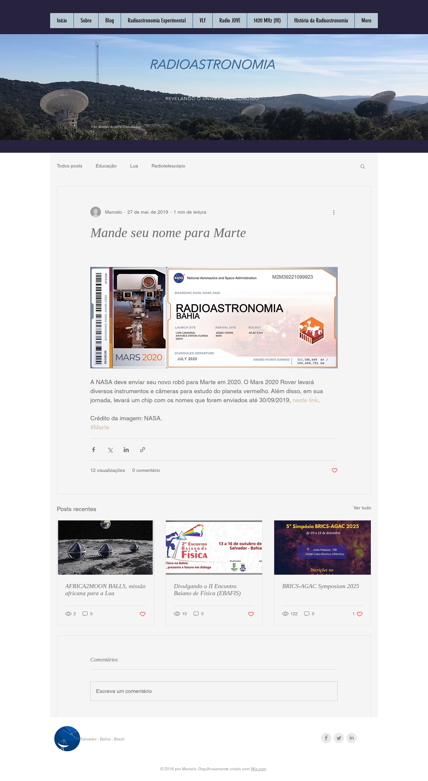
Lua (134, 165)
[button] (362, 166)
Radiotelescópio (168, 165)
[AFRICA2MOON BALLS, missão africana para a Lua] (105, 547)
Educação (106, 165)
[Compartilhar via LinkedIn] (126, 449)
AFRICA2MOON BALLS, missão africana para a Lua (105, 589)
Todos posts (69, 165)
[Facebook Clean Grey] (326, 738)
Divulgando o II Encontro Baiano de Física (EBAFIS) (207, 589)
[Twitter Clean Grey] (339, 738)
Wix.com (258, 769)
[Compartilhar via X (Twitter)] (110, 449)
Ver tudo (362, 507)
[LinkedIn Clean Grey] (351, 738)
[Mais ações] (334, 212)
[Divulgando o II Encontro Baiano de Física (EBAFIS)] (214, 547)
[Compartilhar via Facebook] (93, 449)
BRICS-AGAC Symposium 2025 (320, 586)
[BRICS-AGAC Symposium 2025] (322, 547)
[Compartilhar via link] (142, 449)
